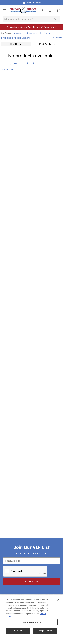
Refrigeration (32, 33)
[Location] (41, 10)
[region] (31, 615)
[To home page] (23, 10)
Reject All (18, 630)
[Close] (58, 600)
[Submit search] (55, 19)
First (14, 63)
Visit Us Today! (34, 2)
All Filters (17, 44)
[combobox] (47, 44)
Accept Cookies (45, 630)
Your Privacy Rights (31, 622)
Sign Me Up (31, 581)
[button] (4, 10)
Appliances (19, 33)
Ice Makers (45, 33)
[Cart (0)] (58, 10)
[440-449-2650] (50, 10)
